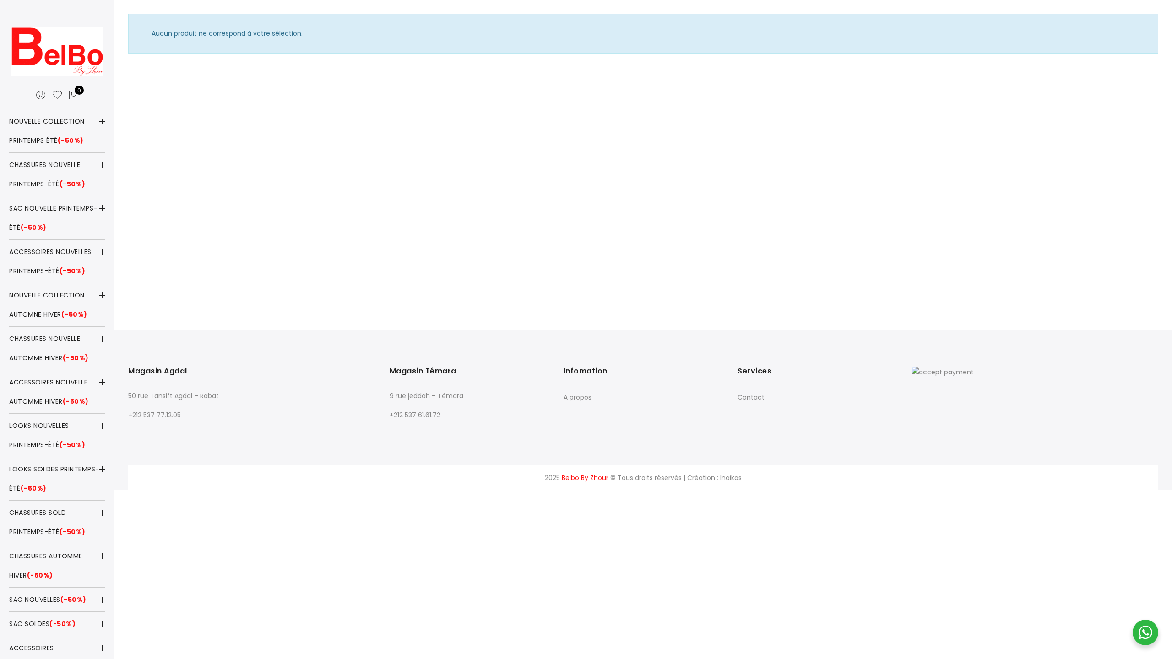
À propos (577, 397)
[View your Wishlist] (57, 95)
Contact (751, 397)
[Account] (40, 95)
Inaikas (731, 477)
